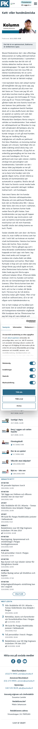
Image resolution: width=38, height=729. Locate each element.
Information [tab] (17, 327)
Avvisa (19, 406)
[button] (26, 5)
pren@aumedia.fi (25, 674)
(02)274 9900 (11, 674)
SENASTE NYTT (7, 479)
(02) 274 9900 (10, 681)
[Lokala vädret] (12, 3)
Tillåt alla (19, 392)
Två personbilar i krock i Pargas (19, 635)
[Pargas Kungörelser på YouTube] (25, 661)
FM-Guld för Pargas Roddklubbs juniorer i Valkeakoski (19, 628)
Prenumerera (26, 2)
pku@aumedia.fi (26, 688)
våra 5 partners (14, 338)
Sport (4, 503)
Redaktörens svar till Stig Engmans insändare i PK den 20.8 (16, 530)
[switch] (33, 369)
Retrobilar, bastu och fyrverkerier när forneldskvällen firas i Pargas (19, 619)
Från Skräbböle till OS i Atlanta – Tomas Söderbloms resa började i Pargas (18, 508)
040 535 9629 (11, 688)
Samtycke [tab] (6, 327)
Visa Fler (19, 594)
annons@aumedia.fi (25, 681)
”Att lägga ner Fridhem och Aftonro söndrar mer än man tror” (16, 497)
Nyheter (5, 483)
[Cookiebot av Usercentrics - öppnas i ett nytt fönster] (27, 321)
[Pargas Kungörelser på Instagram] (19, 661)
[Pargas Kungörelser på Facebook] (13, 661)
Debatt (4, 526)
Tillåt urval (19, 399)
